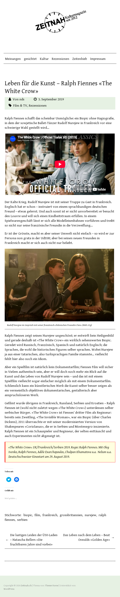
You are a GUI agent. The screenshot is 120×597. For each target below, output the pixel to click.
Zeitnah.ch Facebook (101, 43)
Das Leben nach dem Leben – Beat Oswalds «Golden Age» (89, 537)
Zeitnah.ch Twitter (107, 43)
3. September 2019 (51, 99)
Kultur (44, 59)
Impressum (97, 59)
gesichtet (30, 59)
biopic (28, 515)
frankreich (49, 515)
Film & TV (20, 106)
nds (21, 99)
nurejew (90, 515)
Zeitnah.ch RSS (114, 43)
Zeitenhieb (79, 59)
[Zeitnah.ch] (60, 19)
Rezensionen (60, 59)
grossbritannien (71, 515)
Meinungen (13, 59)
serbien (22, 520)
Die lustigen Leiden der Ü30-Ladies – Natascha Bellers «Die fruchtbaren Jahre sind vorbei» (31, 539)
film (37, 515)
